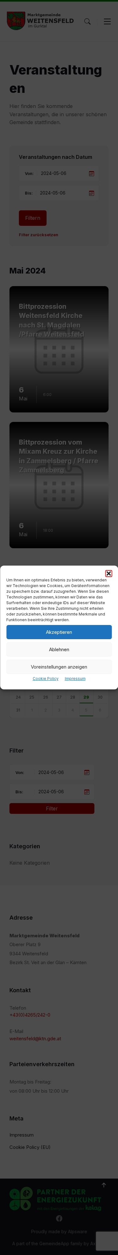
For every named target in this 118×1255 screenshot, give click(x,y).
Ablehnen (59, 649)
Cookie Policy (46, 678)
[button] (108, 573)
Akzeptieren (59, 632)
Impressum (75, 678)
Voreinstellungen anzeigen (59, 667)
